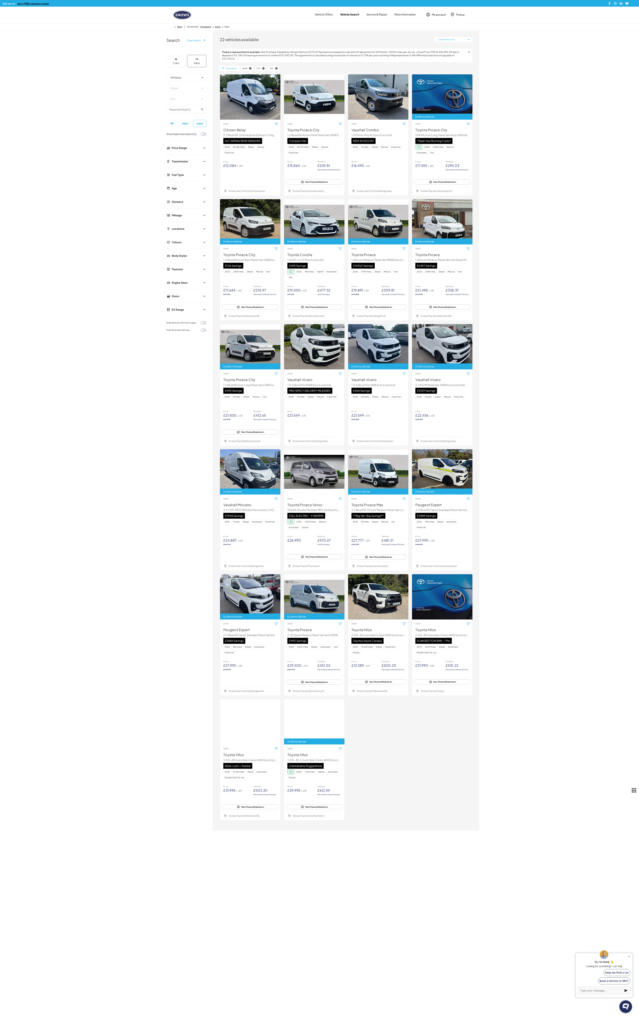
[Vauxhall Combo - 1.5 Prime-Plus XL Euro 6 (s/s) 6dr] (378, 97)
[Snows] (182, 15)
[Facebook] (609, 3)
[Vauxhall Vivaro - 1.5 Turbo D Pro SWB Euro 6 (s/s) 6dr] (314, 346)
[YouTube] (627, 3)
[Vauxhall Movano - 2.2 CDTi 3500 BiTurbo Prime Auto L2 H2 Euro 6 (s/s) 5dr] (250, 472)
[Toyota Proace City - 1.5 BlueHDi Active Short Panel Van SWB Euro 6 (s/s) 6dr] (314, 97)
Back (179, 26)
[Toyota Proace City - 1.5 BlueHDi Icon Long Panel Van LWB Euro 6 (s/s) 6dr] (250, 346)
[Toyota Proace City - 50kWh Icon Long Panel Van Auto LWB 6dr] (442, 97)
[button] (250, 68)
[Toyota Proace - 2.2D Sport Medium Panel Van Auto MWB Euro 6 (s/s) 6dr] (314, 596)
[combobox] (186, 77)
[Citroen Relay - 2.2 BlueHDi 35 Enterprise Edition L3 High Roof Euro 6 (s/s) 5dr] (250, 97)
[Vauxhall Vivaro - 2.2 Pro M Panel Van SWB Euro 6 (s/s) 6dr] (442, 346)
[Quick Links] (634, 790)
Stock (218, 26)
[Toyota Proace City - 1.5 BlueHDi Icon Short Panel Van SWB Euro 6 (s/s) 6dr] (250, 221)
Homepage (205, 26)
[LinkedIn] (621, 3)
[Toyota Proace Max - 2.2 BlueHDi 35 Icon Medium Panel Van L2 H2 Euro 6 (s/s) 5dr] (378, 472)
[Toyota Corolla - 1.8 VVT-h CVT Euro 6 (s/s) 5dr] (314, 221)
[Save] (276, 123)
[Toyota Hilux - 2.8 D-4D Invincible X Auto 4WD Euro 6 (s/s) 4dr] (378, 596)
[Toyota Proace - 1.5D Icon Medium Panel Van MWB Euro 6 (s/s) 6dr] (378, 221)
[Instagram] (615, 3)
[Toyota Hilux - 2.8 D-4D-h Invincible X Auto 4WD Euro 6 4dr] (314, 721)
